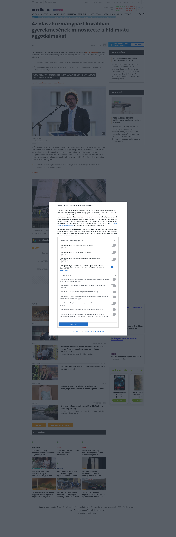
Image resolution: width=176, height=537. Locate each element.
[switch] (113, 245)
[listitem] (88, 241)
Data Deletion (76, 331)
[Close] (123, 206)
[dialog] (88, 268)
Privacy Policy (99, 331)
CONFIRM (73, 324)
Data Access (88, 331)
